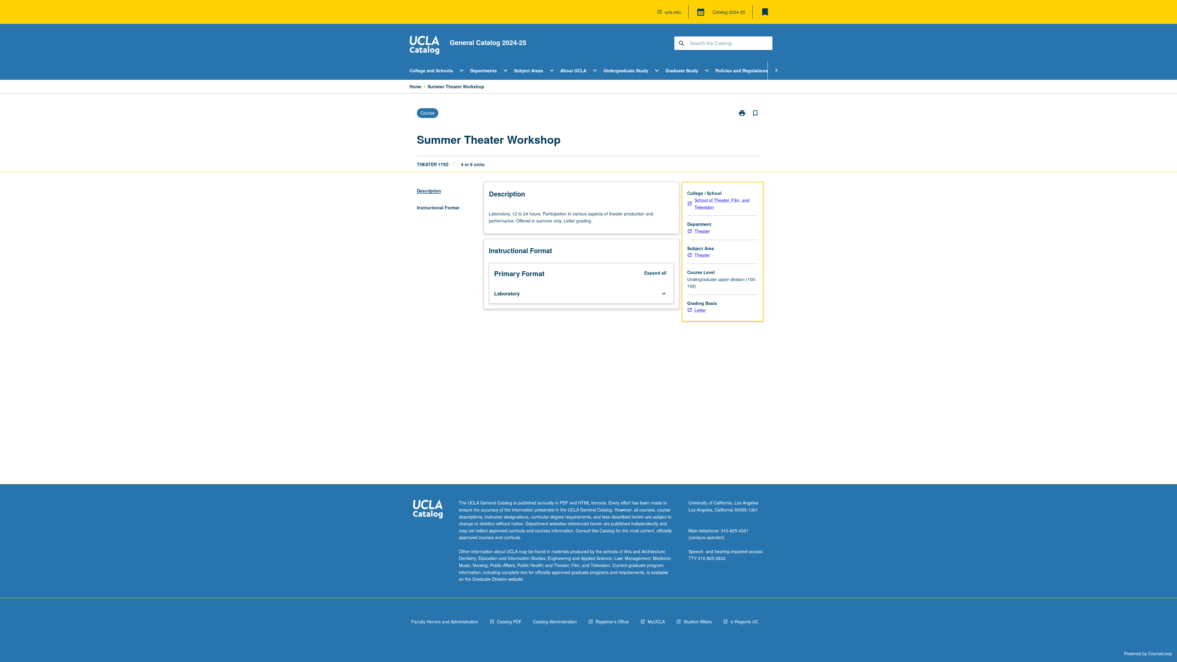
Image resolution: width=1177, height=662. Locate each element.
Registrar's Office (612, 621)
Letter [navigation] (700, 310)
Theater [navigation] (702, 231)
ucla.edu (673, 12)
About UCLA (573, 70)
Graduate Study (681, 70)
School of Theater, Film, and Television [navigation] (722, 203)
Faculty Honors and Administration (444, 621)
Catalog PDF (509, 621)
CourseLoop (1160, 653)
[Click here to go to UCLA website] (428, 509)
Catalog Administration (555, 621)
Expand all (655, 273)
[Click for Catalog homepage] (424, 45)
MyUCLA (656, 621)
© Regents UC (744, 621)
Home (415, 86)
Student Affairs (698, 621)
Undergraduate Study (626, 70)
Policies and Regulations (741, 70)
